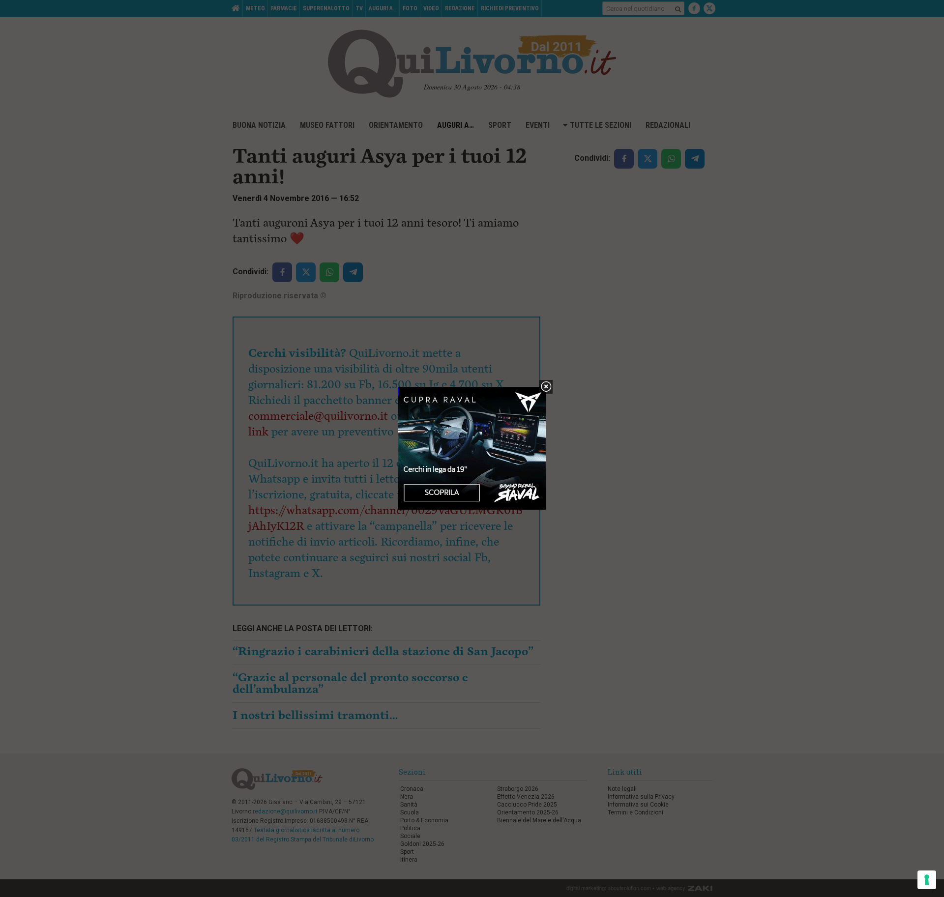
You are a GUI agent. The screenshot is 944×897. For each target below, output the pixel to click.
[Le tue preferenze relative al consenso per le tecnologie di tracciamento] (926, 879)
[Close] (546, 387)
